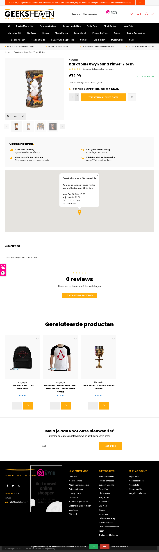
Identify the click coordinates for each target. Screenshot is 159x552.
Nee (104, 547)
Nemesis (73, 59)
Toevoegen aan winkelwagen (103, 97)
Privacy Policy (75, 493)
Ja (94, 547)
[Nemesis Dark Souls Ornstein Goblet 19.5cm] (98, 357)
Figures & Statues (48, 26)
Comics (83, 40)
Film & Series (110, 26)
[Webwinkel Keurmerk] (111, 12)
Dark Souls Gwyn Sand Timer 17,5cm (29, 52)
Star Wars (31, 33)
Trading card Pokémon (108, 535)
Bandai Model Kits (24, 26)
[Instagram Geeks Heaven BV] (19, 486)
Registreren (134, 477)
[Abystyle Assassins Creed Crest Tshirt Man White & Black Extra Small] (60, 357)
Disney (45, 33)
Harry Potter (128, 26)
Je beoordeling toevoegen (79, 295)
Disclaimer (73, 497)
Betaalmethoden (76, 489)
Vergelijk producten (137, 493)
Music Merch (61, 33)
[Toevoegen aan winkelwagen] (28, 406)
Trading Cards (38, 40)
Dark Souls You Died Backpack (22, 387)
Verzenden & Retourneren (80, 506)
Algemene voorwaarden (79, 485)
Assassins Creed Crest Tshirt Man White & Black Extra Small (60, 388)
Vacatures (73, 510)
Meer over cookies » (119, 547)
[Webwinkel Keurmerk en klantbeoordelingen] (46, 488)
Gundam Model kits (71, 26)
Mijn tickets (134, 485)
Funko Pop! (92, 26)
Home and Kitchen (16, 40)
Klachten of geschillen (78, 502)
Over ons (76, 14)
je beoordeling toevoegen (103, 69)
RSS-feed (73, 514)
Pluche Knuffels (99, 33)
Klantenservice (90, 14)
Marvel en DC (14, 33)
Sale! (131, 40)
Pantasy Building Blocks (62, 40)
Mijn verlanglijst (136, 489)
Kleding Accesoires (135, 33)
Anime (117, 33)
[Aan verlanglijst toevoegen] (132, 97)
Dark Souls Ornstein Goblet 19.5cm (98, 387)
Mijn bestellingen (136, 481)
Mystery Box (117, 40)
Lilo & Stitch (99, 40)
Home (7, 52)
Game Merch (80, 33)
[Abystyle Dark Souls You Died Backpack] (22, 357)
